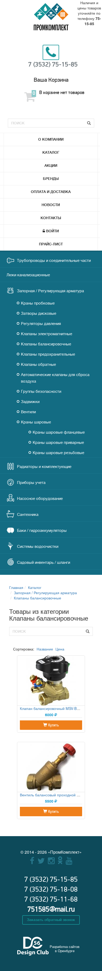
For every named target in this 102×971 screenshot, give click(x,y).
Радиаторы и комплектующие (44, 467)
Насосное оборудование (40, 498)
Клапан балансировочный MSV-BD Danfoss (57, 708)
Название (45, 649)
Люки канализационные (28, 275)
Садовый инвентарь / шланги (43, 562)
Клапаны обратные (38, 364)
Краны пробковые (38, 303)
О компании (51, 139)
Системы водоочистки (37, 546)
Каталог (50, 152)
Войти (52, 231)
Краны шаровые (36, 422)
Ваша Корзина (51, 80)
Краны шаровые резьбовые (58, 453)
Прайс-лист (51, 244)
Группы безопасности (41, 391)
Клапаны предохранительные (48, 354)
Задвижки (30, 402)
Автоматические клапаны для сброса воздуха (55, 378)
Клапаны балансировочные (46, 344)
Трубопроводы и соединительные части (54, 260)
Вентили (28, 412)
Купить (53, 725)
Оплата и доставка (51, 192)
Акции (50, 165)
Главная (16, 587)
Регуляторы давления (41, 324)
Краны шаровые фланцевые (59, 432)
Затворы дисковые (38, 313)
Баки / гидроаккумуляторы (42, 530)
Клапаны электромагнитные (46, 334)
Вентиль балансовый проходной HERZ (53, 794)
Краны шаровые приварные (58, 442)
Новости (51, 205)
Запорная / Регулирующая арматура (50, 291)
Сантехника (27, 514)
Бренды (51, 178)
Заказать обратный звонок (51, 920)
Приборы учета (31, 483)
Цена (59, 649)
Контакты (51, 218)
